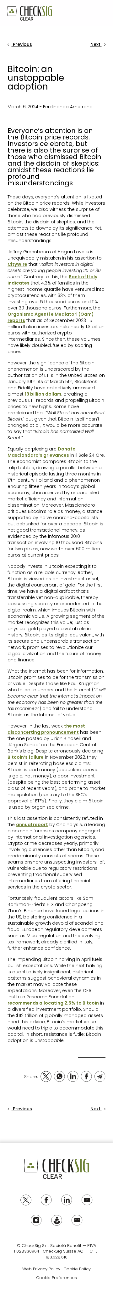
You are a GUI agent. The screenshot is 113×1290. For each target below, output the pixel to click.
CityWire (17, 264)
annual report (32, 824)
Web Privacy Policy (41, 1269)
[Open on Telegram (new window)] (99, 1076)
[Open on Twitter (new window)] (45, 1076)
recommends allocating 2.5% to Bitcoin (53, 1003)
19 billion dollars (43, 394)
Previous (22, 44)
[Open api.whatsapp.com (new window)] (59, 1076)
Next (96, 44)
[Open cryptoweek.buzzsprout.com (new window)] (56, 1220)
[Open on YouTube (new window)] (87, 1200)
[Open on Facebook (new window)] (86, 1076)
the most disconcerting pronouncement (46, 729)
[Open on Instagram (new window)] (36, 1220)
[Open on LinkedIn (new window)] (72, 1076)
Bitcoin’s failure (26, 757)
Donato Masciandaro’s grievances (42, 452)
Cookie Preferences (56, 1277)
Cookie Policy (77, 1269)
